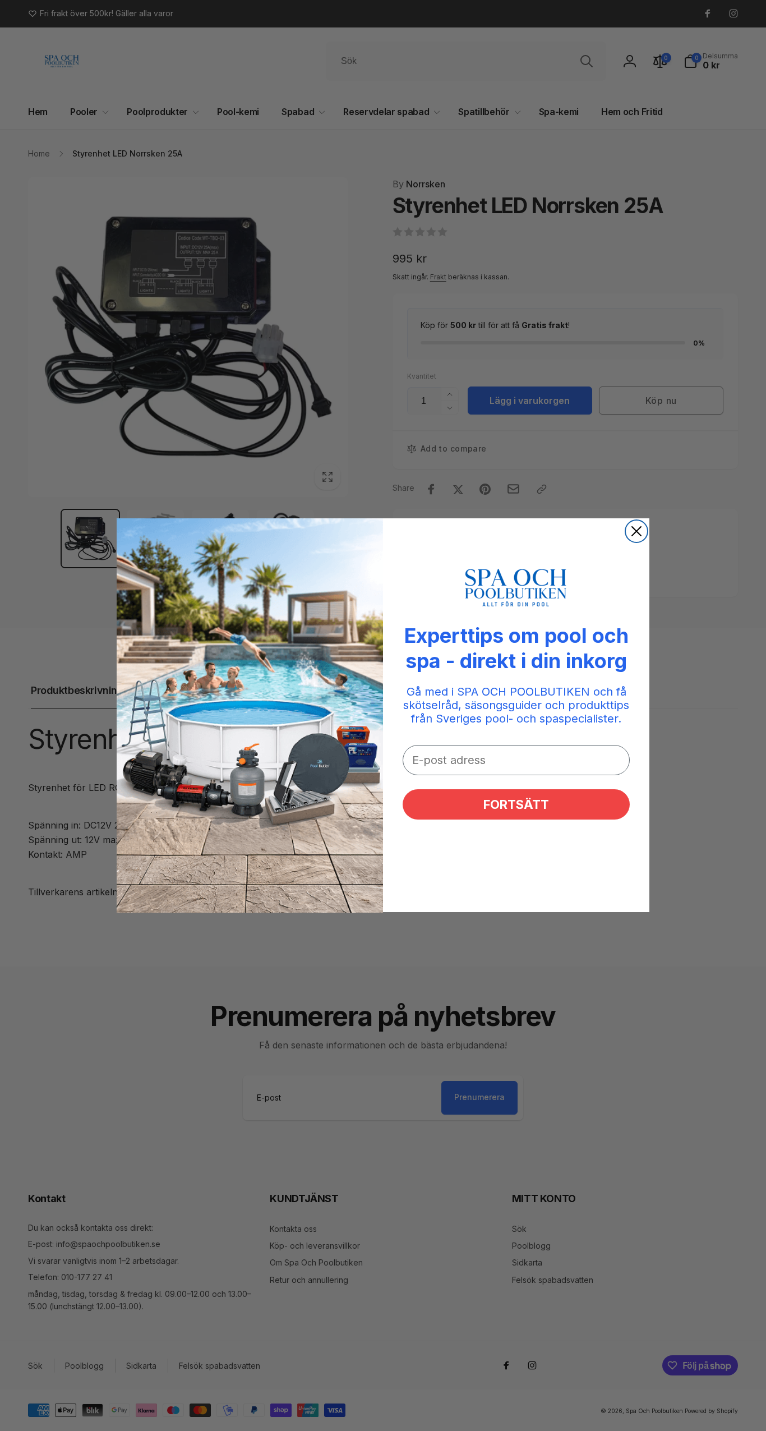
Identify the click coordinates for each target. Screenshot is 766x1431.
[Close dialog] (636, 531)
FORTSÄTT (516, 805)
